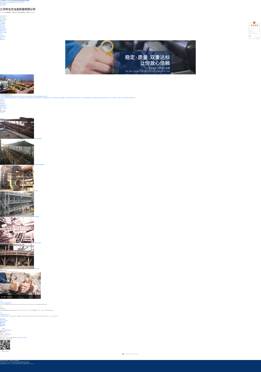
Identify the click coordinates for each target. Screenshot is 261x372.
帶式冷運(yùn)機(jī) (37, 242)
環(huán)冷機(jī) (37, 268)
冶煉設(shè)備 (2, 27)
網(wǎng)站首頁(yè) (3, 3)
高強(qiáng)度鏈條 (3, 32)
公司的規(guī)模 (3, 308)
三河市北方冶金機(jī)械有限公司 (6, 302)
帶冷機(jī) (36, 190)
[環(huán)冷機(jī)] (17, 268)
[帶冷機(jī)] (17, 190)
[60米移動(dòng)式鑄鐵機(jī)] (17, 164)
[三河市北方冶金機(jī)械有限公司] (18, 14)
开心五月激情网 (24, 363)
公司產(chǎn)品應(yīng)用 (4, 314)
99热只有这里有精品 (17, 363)
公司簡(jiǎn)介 (2, 21)
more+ (4, 112)
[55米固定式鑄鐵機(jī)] (17, 138)
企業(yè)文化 (2, 24)
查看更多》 (2, 99)
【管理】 (10, 338)
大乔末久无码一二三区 (9, 363)
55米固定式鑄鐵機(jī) (38, 138)
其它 (1, 33)
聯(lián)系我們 (2, 5)
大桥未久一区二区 (30, 363)
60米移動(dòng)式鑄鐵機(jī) (39, 164)
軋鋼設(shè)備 (2, 30)
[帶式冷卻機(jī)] (17, 216)
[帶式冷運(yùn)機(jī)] (17, 242)
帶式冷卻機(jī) (36, 216)
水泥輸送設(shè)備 (3, 29)
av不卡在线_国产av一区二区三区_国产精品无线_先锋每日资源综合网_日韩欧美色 (14, 0)
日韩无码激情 (2, 363)
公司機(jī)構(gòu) (3, 23)
